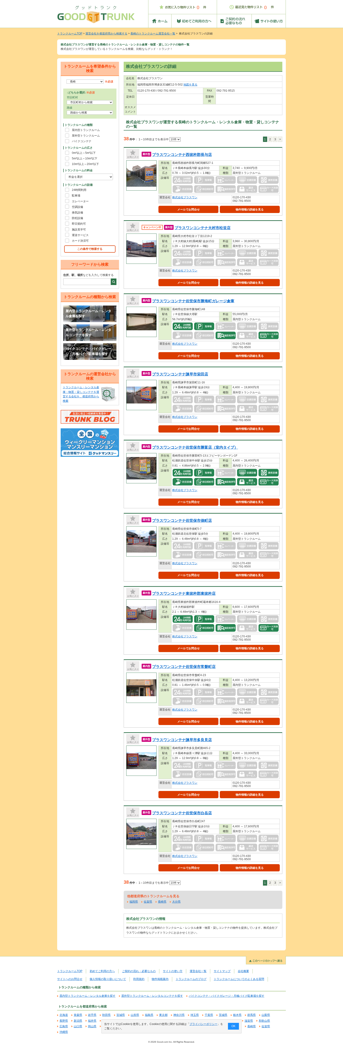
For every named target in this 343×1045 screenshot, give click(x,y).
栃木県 (237, 1015)
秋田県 (106, 1015)
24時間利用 (79, 190)
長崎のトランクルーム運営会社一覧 (152, 33)
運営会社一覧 (198, 971)
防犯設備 (77, 218)
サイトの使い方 (172, 971)
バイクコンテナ (81, 141)
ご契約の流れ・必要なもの (139, 971)
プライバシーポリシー (203, 1024)
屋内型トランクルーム (86, 130)
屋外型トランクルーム (86, 135)
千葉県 (209, 1015)
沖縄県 (64, 1032)
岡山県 (92, 1026)
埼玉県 (194, 1015)
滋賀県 (249, 1020)
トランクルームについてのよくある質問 (239, 979)
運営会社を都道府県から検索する (106, 33)
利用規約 (138, 979)
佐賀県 (148, 901)
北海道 (64, 1015)
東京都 (163, 1015)
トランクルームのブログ (191, 979)
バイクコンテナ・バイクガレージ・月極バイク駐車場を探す (88, 351)
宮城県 (120, 1015)
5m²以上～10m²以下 (84, 158)
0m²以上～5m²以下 (84, 153)
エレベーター (80, 201)
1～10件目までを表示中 (154, 139)
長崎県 (162, 901)
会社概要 (243, 971)
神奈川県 (179, 1015)
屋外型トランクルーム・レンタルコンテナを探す (88, 332)
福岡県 (134, 901)
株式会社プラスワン (184, 197)
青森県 (78, 1015)
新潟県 (78, 1020)
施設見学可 (79, 229)
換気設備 (77, 212)
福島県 (149, 1015)
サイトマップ (222, 971)
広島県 (64, 1026)
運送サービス (80, 235)
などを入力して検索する (88, 275)
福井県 (92, 1020)
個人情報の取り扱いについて (108, 979)
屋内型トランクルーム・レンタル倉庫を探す (88, 313)
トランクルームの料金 (79, 170)
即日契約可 (79, 223)
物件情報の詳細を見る (250, 209)
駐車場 (76, 195)
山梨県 (266, 1015)
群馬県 (251, 1015)
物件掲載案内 (160, 979)
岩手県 (92, 1015)
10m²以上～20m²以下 (85, 164)
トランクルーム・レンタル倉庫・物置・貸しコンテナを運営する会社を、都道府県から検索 (81, 394)
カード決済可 (80, 240)
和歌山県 (264, 1020)
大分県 (176, 901)
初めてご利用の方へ (102, 971)
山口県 (78, 1026)
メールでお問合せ (188, 209)
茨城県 (223, 1015)
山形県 (135, 1015)
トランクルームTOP (69, 33)
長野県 (64, 1020)
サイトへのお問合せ (69, 979)
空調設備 (77, 207)
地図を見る (190, 84)
